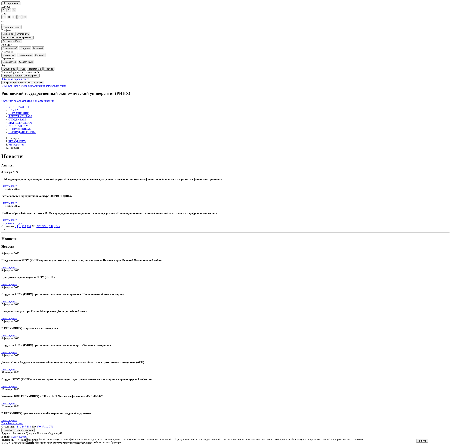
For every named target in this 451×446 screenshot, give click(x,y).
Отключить (23, 34)
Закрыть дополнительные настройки (22, 82)
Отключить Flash (12, 41)
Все (57, 226)
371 (43, 426)
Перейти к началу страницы (18, 430)
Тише (22, 68)
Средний (25, 48)
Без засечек (9, 62)
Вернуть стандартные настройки (20, 75)
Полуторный (25, 55)
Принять (422, 440)
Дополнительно (11, 27)
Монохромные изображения (17, 37)
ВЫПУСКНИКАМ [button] (20, 129)
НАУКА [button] (13, 110)
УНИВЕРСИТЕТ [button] (18, 106)
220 (29, 226)
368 (29, 426)
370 (38, 426)
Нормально (35, 68)
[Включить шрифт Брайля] (2, 21)
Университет (16, 144)
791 (51, 426)
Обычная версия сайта (15, 79)
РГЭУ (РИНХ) (17, 141)
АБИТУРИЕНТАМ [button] (20, 116)
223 (43, 226)
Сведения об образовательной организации (27, 100)
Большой (38, 48)
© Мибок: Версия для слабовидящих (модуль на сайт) (33, 85)
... (20, 226)
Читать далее (9, 185)
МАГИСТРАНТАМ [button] (20, 122)
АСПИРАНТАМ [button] (18, 125)
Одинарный (9, 55)
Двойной (39, 55)
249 (51, 226)
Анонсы (7, 165)
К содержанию (11, 3)
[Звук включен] (2, 24)
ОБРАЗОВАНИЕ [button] (18, 113)
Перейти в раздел (12, 223)
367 (24, 426)
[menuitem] (229, 107)
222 (38, 226)
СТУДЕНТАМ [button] (17, 119)
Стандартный (10, 48)
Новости (13, 147)
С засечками (26, 62)
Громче (49, 68)
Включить (8, 34)
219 (24, 226)
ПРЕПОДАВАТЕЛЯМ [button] (22, 132)
